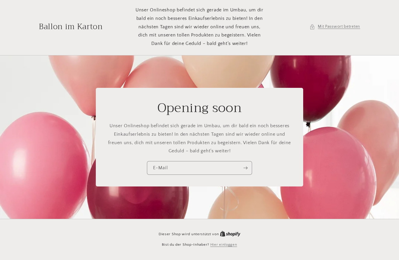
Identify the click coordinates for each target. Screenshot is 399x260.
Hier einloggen (223, 244)
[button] (335, 26)
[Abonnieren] (245, 168)
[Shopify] (230, 234)
